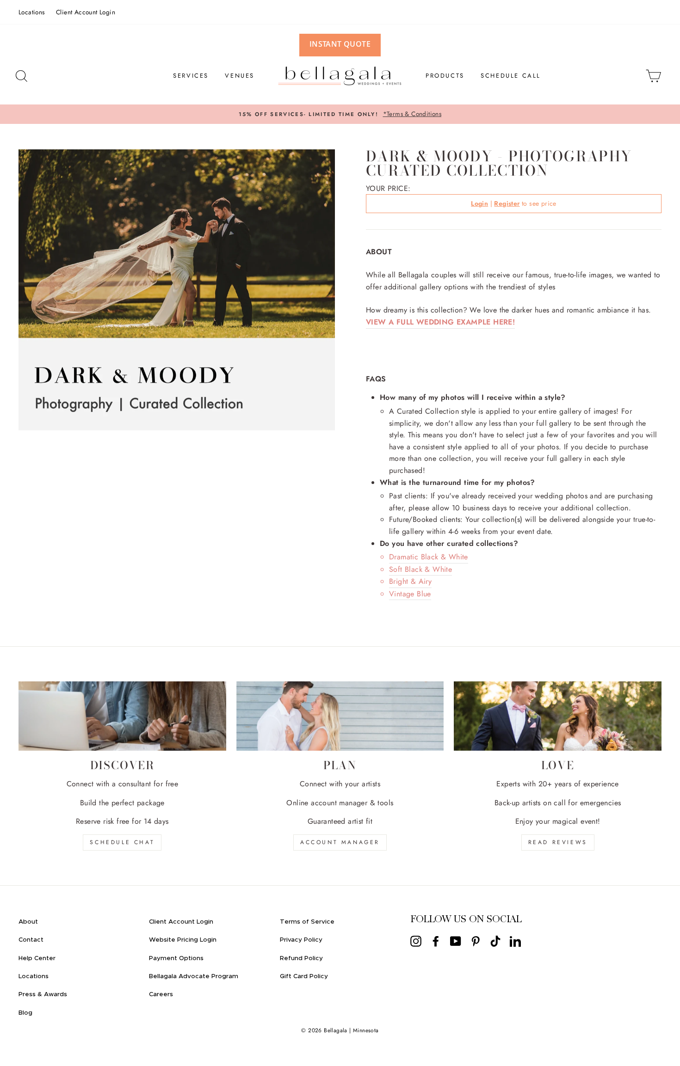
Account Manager (340, 842)
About (28, 922)
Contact (31, 940)
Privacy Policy (301, 940)
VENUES (239, 75)
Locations (32, 12)
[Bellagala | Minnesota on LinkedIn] (515, 941)
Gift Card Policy (304, 976)
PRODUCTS (445, 75)
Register (506, 203)
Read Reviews (557, 842)
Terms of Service (307, 922)
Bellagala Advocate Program (193, 976)
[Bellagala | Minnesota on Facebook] (435, 941)
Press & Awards (43, 994)
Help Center (37, 958)
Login (479, 203)
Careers (161, 994)
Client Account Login (85, 12)
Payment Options (176, 958)
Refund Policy (301, 958)
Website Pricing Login (182, 940)
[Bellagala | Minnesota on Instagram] (415, 941)
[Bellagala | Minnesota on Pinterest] (475, 941)
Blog (25, 1013)
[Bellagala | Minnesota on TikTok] (495, 941)
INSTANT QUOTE (340, 44)
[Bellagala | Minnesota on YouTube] (455, 941)
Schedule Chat (122, 842)
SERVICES (191, 75)
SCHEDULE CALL (511, 75)
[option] (340, 114)
